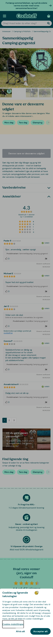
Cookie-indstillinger (13, 624)
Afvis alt (20, 631)
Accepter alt (40, 631)
